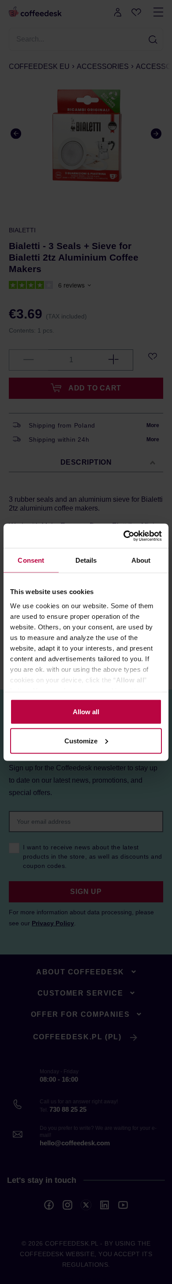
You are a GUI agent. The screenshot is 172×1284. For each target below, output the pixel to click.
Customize (80, 740)
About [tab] (141, 560)
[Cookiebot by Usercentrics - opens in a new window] (124, 536)
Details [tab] (86, 560)
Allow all (86, 712)
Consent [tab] (31, 560)
